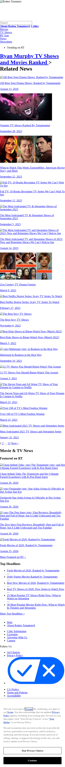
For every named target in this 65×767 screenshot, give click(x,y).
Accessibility (14, 695)
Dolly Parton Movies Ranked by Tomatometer (32, 576)
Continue (32, 760)
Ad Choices (13, 652)
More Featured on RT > (13, 557)
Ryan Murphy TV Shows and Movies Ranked (29, 59)
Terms (10, 712)
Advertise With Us (17, 637)
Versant (29, 709)
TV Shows (6, 32)
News (3, 38)
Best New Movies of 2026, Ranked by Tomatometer (35, 582)
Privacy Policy (15, 655)
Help (9, 622)
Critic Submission (16, 631)
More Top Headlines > (12, 613)
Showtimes (6, 41)
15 (9, 443)
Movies (4, 29)
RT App (4, 35)
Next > (15, 443)
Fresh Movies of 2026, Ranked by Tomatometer (33, 570)
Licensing (12, 634)
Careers (11, 640)
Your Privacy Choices (21, 686)
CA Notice (13, 689)
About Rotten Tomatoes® (21, 625)
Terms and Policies (17, 692)
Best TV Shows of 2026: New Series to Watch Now (35, 589)
